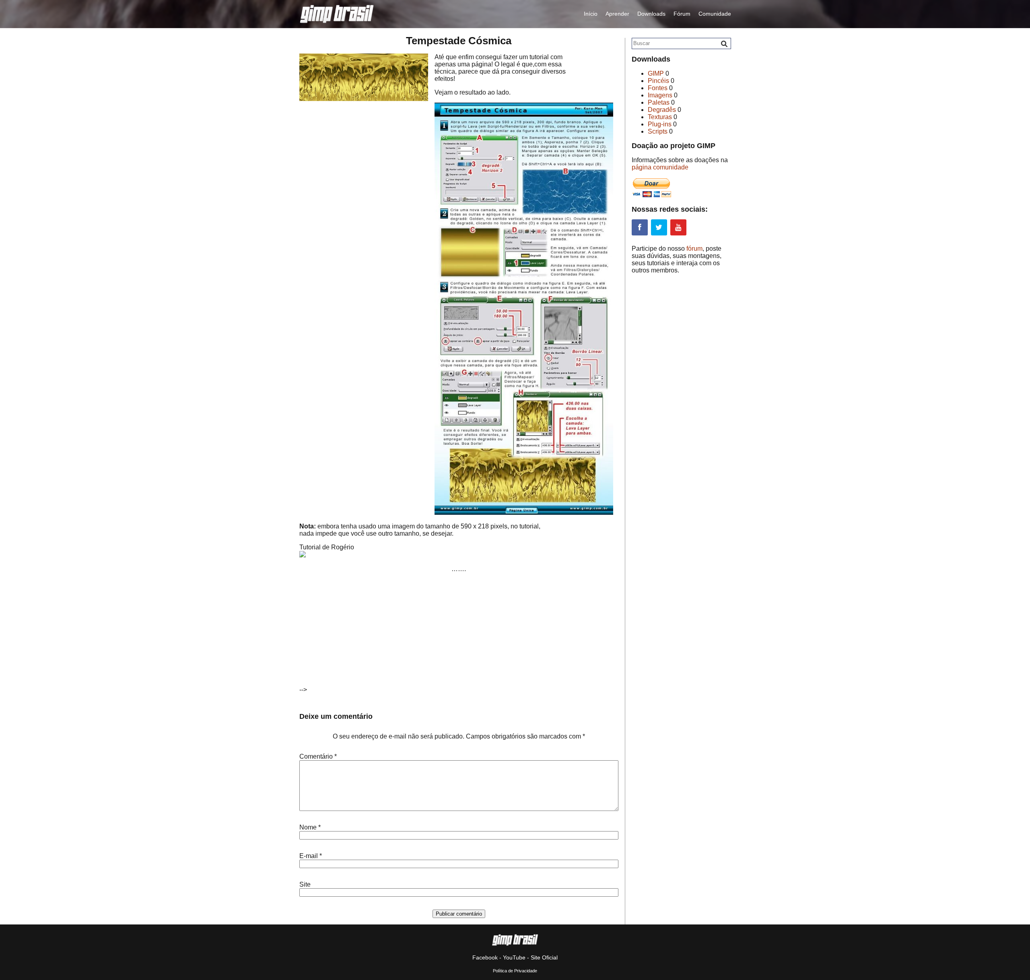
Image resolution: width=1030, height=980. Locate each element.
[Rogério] (302, 555)
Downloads (651, 13)
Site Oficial (544, 957)
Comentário (318, 756)
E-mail (310, 855)
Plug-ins (660, 124)
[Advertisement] (376, 635)
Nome (310, 827)
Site (305, 884)
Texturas (660, 116)
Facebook (485, 957)
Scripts (657, 131)
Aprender (617, 13)
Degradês (662, 109)
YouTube (514, 957)
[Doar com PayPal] (652, 195)
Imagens (660, 95)
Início (590, 13)
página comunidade (660, 167)
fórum (694, 248)
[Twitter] (659, 227)
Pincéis (658, 80)
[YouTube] (678, 227)
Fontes (657, 88)
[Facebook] (640, 227)
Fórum (682, 13)
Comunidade (714, 13)
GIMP (656, 73)
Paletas (659, 102)
